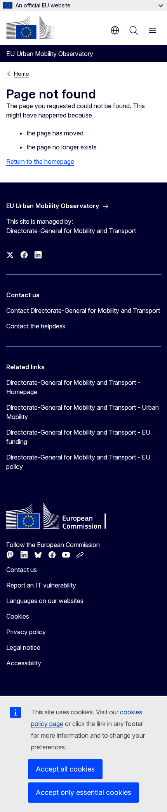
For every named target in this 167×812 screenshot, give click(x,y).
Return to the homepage (40, 161)
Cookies (17, 616)
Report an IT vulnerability (41, 585)
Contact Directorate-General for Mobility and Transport (83, 310)
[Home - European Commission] (30, 27)
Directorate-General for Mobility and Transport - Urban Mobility (82, 412)
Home (21, 73)
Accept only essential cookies (83, 792)
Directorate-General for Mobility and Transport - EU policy (78, 461)
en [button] (115, 30)
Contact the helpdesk (36, 326)
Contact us (21, 569)
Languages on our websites (45, 601)
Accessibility (23, 663)
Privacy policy (26, 632)
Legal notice (23, 647)
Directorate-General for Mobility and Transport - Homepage (73, 387)
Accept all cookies (65, 769)
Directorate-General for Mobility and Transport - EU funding (78, 436)
